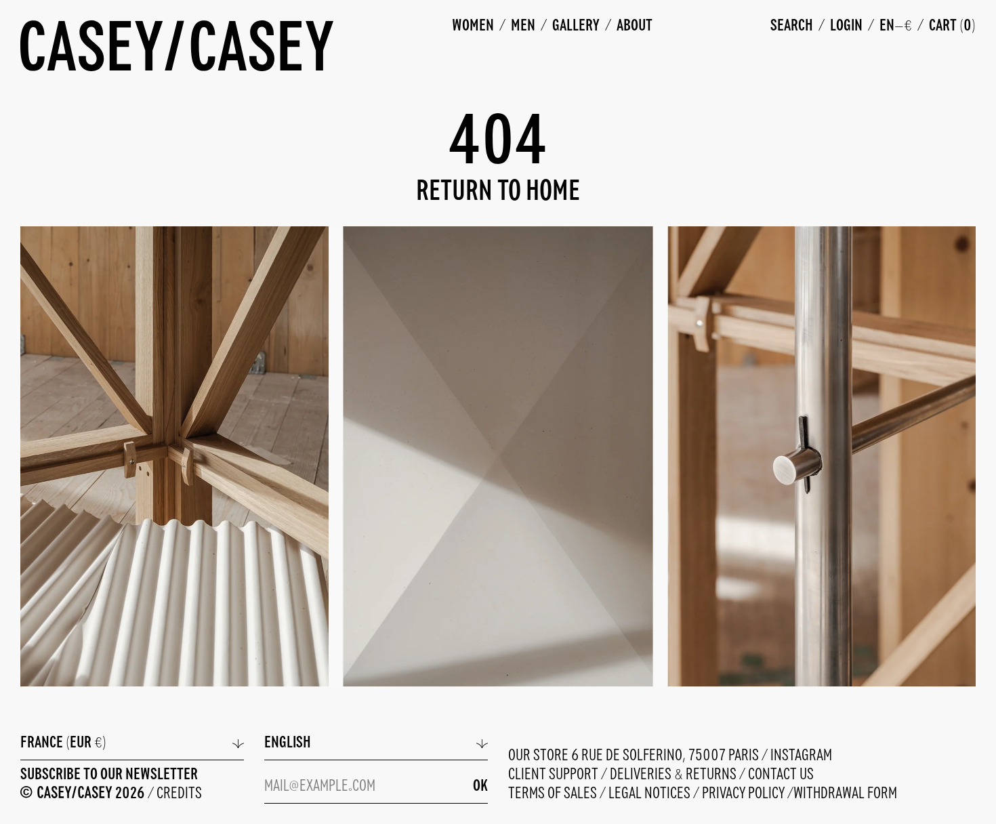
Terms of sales (554, 794)
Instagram (801, 756)
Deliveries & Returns (674, 775)
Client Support (554, 775)
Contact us (781, 775)
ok (480, 786)
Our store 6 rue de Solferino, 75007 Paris (635, 756)
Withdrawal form (845, 794)
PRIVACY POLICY (744, 794)
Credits (179, 794)
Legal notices (650, 794)
